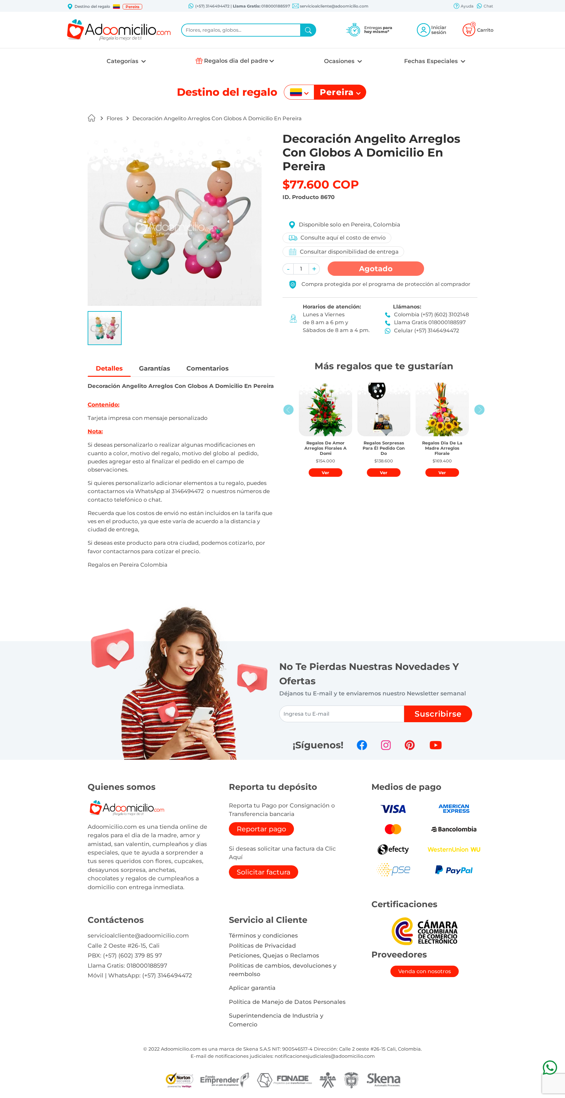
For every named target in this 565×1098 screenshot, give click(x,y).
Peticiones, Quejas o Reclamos (274, 955)
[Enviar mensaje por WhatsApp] (550, 1067)
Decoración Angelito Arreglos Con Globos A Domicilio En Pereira (217, 118)
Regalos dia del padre (236, 60)
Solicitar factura (263, 872)
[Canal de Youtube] (435, 745)
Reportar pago (261, 829)
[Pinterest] (409, 745)
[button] (116, 6)
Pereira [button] (132, 6)
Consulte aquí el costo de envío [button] (343, 237)
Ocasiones (340, 61)
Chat (488, 6)
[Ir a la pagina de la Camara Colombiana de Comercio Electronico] (424, 931)
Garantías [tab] (154, 368)
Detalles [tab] (109, 368)
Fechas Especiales (431, 61)
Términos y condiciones (263, 935)
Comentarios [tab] (207, 368)
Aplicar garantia (252, 987)
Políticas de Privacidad (262, 945)
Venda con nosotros (424, 971)
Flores (115, 118)
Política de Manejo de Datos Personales (287, 1001)
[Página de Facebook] (362, 745)
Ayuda (466, 6)
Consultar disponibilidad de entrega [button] (349, 251)
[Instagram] (386, 745)
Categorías (123, 61)
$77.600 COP (320, 184)
